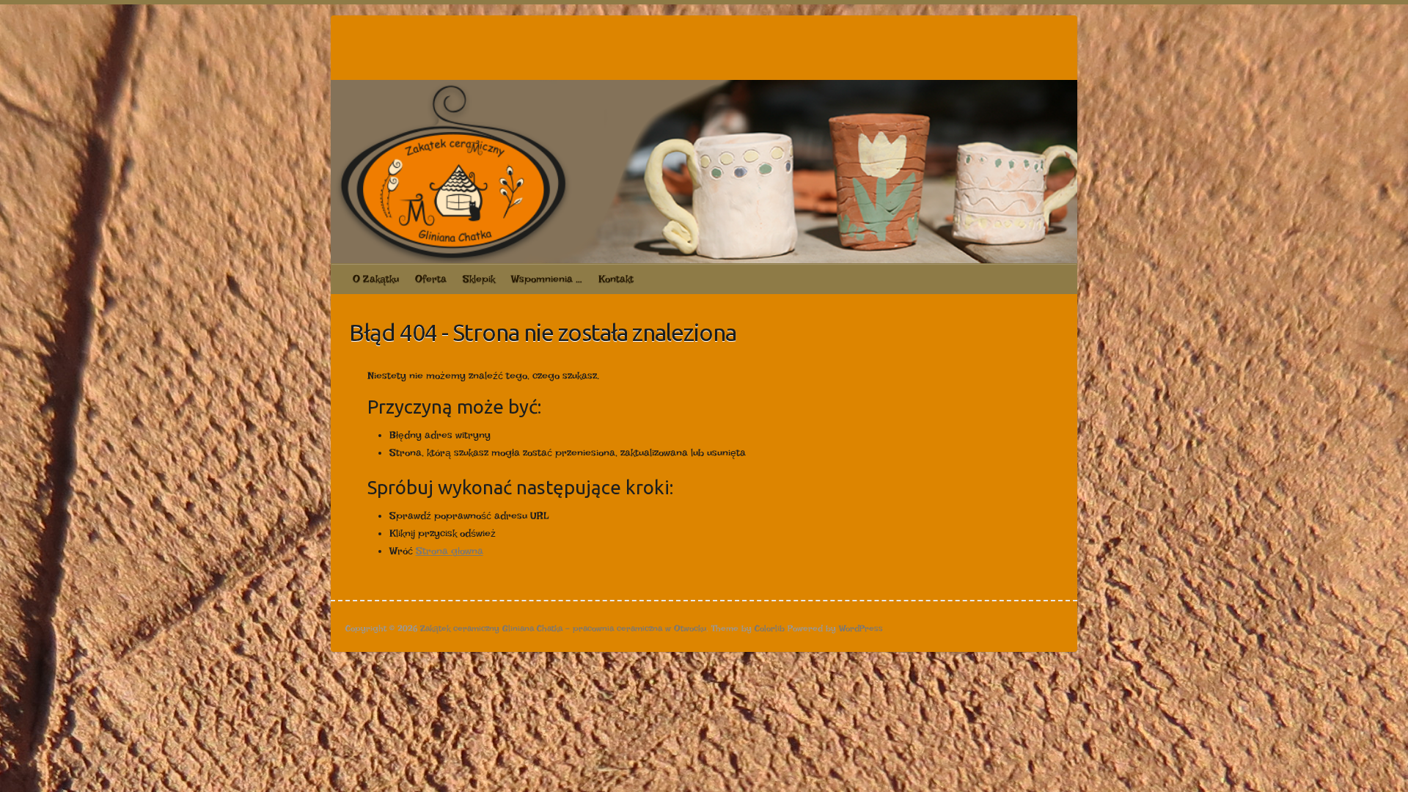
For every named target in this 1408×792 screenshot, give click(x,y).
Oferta (431, 279)
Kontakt (616, 279)
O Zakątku (376, 279)
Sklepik (479, 279)
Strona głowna (449, 551)
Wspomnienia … (546, 279)
